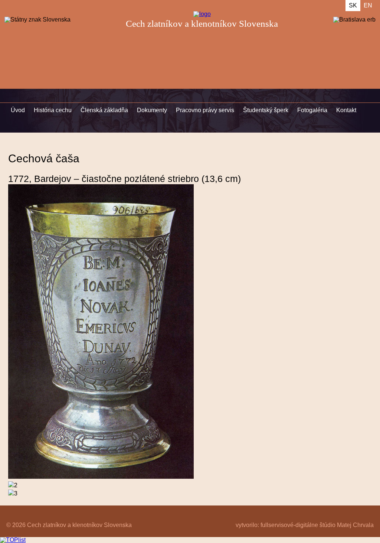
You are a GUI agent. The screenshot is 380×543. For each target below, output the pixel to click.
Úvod (18, 110)
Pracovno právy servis (205, 110)
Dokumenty (152, 110)
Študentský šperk (265, 110)
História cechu (53, 110)
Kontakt (346, 110)
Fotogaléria (312, 110)
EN (368, 5)
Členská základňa (104, 110)
